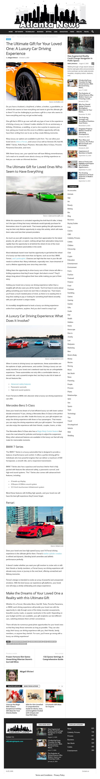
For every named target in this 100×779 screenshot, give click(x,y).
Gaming (70, 300)
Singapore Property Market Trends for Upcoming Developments (85, 131)
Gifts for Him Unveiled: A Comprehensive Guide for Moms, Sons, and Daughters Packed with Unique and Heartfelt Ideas (34, 709)
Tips (69, 417)
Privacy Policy (59, 775)
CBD (69, 234)
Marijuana (71, 344)
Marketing (71, 348)
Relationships (72, 395)
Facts (70, 271)
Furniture (71, 289)
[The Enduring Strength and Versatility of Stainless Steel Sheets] (72, 120)
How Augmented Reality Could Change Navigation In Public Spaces (80, 58)
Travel (86, 32)
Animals (70, 194)
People (70, 384)
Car (27, 641)
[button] (92, 31)
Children (70, 245)
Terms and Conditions (43, 775)
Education (64, 32)
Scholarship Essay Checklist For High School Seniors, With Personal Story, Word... (86, 84)
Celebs (70, 242)
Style (69, 410)
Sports (70, 406)
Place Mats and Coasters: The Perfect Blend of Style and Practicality (86, 142)
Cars (55, 32)
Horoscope (71, 329)
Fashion (70, 275)
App (69, 198)
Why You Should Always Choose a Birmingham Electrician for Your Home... (85, 108)
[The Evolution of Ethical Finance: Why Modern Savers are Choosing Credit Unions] (72, 96)
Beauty (70, 205)
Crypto (70, 256)
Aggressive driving (18, 641)
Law (69, 340)
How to (70, 333)
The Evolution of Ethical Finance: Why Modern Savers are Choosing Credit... (86, 96)
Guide (70, 311)
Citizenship (71, 249)
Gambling (71, 293)
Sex (69, 403)
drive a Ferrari (21, 142)
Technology (30, 32)
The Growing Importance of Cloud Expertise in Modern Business (86, 175)
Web (69, 432)
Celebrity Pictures (74, 238)
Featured (71, 278)
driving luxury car (36, 641)
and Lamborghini (18, 258)
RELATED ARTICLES (14, 686)
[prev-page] (59, 686)
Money (70, 359)
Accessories (72, 190)
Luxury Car (52, 641)
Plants (70, 392)
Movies (70, 362)
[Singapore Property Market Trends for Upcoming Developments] (72, 131)
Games (70, 297)
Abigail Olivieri (13, 58)
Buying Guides (73, 223)
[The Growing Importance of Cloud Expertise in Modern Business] (72, 175)
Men (69, 351)
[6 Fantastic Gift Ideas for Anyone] (54, 696)
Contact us (85, 771)
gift (45, 641)
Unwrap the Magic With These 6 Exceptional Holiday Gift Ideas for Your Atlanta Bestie (13, 708)
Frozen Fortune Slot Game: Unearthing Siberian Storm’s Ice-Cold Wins (19, 659)
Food (72, 32)
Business (40, 32)
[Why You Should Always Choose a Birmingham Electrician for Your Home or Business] (72, 107)
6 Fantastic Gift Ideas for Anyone (53, 705)
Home (11, 32)
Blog (69, 216)
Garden (70, 304)
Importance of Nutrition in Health (85, 152)
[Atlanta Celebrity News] (50, 14)
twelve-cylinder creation (53, 554)
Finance (70, 282)
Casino (70, 231)
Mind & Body (72, 355)
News (69, 377)
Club (69, 253)
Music (70, 370)
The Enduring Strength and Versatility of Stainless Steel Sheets (86, 120)
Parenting (71, 381)
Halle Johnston (72, 63)
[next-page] (62, 686)
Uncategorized (73, 425)
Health (79, 32)
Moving (70, 366)
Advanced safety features (21, 384)
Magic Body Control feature (47, 431)
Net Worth (19, 32)
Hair (69, 315)
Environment (72, 267)
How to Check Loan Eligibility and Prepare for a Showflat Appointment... (86, 164)
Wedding (71, 436)
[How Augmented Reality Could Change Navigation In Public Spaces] (81, 45)
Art (69, 201)
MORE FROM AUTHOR (31, 686)
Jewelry (70, 337)
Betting (48, 32)
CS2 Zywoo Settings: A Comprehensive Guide (53, 657)
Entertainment (72, 264)
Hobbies (70, 322)
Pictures (70, 388)
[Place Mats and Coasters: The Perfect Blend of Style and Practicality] (72, 142)
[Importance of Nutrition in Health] (72, 154)
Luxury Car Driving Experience (16, 644)
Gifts (13, 37)
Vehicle (70, 428)
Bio (69, 212)
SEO (69, 399)
